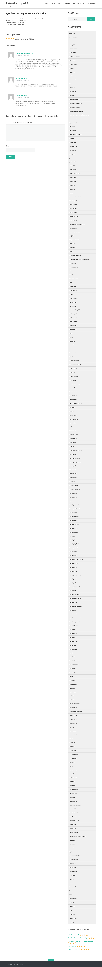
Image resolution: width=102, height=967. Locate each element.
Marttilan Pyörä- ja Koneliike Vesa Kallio (80, 941)
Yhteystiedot (92, 4)
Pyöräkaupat (56, 4)
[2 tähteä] (8, 38)
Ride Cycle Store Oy (74, 935)
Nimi (7, 146)
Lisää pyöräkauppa (78, 4)
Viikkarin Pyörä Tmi (74, 949)
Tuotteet (67, 4)
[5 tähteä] (13, 38)
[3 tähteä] (10, 38)
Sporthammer (72, 946)
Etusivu (46, 4)
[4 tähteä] (11, 38)
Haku (91, 19)
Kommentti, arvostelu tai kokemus (19, 122)
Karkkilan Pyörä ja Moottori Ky (77, 938)
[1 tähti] (6, 38)
